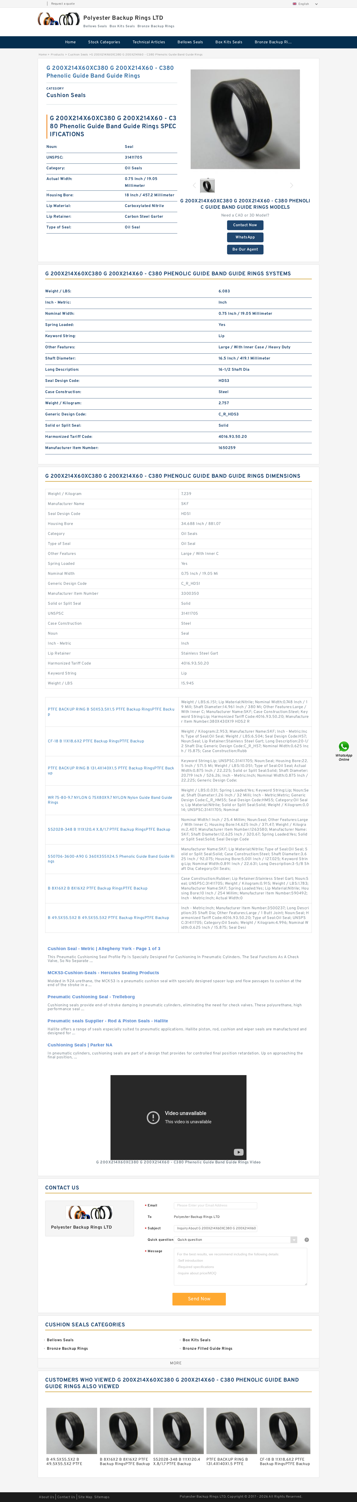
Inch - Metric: (58, 302)
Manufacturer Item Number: (72, 448)
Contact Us (66, 1497)
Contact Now (245, 225)
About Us (46, 1497)
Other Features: (60, 347)
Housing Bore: (60, 195)
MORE (176, 1363)
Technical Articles (149, 42)
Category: (55, 168)
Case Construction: (63, 392)
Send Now (199, 1299)
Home (70, 42)
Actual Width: (59, 179)
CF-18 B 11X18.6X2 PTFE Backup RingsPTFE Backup (96, 741)
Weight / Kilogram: (63, 403)
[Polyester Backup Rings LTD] (58, 19)
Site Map (85, 1497)
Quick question (160, 1240)
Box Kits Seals (228, 42)
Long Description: (62, 369)
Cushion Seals (78, 55)
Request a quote (63, 4)
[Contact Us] (344, 751)
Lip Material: (58, 206)
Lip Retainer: (58, 216)
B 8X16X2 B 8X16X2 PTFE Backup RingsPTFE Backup (97, 888)
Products (57, 55)
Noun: (51, 146)
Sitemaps (102, 1497)
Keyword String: (60, 336)
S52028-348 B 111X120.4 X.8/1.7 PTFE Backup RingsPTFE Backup (109, 829)
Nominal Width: (59, 313)
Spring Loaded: (59, 325)
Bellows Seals (190, 42)
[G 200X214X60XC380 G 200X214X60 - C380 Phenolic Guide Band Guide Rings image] (245, 119)
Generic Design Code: (65, 414)
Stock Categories (104, 42)
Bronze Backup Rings (275, 42)
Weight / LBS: (58, 291)
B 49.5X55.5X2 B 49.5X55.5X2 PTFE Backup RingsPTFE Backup (108, 918)
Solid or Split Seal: (63, 425)
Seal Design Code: (62, 380)
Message (153, 1251)
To (150, 1217)
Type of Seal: (58, 227)
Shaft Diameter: (60, 358)
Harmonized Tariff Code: (69, 436)
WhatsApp (245, 237)
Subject (153, 1228)
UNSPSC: (54, 157)
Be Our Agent (245, 249)
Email (151, 1206)
